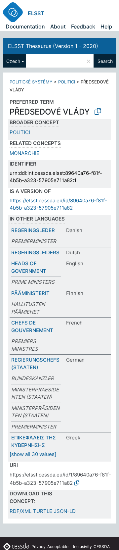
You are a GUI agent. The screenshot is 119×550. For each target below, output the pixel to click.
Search (105, 61)
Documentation (25, 26)
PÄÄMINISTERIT (30, 293)
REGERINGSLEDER (33, 230)
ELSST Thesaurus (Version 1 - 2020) (53, 46)
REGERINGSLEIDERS (35, 252)
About (58, 26)
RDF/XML (20, 511)
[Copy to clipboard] (98, 112)
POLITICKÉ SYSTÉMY (31, 81)
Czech (13, 61)
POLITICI (66, 81)
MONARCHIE (24, 153)
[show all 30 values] (33, 454)
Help (106, 26)
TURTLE (42, 511)
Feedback (83, 26)
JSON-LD (65, 511)
